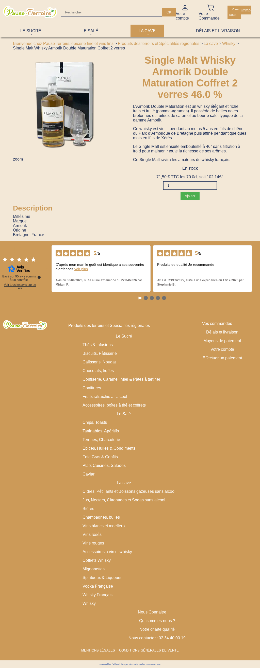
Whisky (228, 43)
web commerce (147, 664)
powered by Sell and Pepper (113, 664)
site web (133, 664)
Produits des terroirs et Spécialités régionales (158, 43)
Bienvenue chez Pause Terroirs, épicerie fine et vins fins (63, 43)
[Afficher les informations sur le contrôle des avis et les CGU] (39, 277)
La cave (211, 43)
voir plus (81, 269)
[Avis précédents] (47, 268)
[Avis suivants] (255, 268)
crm (159, 664)
